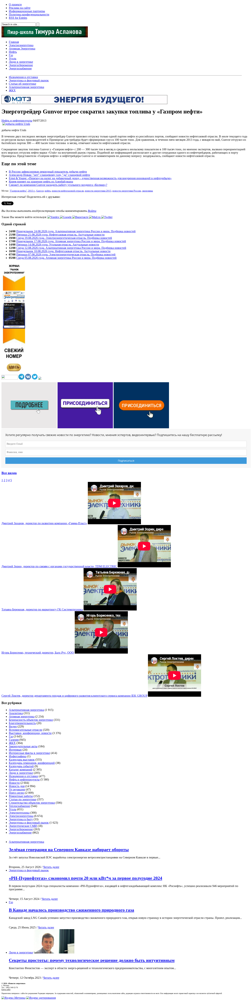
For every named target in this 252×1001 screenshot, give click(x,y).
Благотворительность (22, 723)
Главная (14, 41)
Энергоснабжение (20, 68)
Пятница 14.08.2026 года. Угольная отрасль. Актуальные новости (57, 244)
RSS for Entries (18, 17)
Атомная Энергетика (22, 48)
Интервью (15, 749)
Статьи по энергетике (22, 799)
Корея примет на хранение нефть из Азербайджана (41, 181)
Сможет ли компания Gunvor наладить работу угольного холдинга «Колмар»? (58, 184)
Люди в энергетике (21, 61)
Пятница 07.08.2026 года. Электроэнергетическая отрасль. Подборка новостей (65, 254)
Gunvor (40, 191)
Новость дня (17, 786)
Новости (14, 782)
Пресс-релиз (16, 792)
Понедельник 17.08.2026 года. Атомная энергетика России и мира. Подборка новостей (71, 241)
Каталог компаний (20, 769)
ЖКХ (12, 90)
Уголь (12, 58)
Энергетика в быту (21, 819)
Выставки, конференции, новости (30, 733)
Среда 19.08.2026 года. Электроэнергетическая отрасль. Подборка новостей (64, 237)
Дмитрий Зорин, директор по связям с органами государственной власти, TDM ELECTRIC (59, 566)
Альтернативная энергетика (26, 87)
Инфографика (17, 756)
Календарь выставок (22, 759)
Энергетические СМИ (23, 825)
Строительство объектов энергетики (32, 802)
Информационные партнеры (27, 11)
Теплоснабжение (19, 806)
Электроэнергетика (21, 45)
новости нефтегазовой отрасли (68, 191)
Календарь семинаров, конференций (32, 762)
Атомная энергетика (21, 716)
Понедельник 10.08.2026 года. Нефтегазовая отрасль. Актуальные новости (63, 251)
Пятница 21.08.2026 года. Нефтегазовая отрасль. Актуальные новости (60, 234)
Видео (13, 726)
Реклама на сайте (19, 7)
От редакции (17, 789)
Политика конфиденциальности (29, 14)
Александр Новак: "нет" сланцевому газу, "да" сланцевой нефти (49, 174)
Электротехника (19, 812)
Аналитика (16, 713)
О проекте (15, 4)
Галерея (14, 739)
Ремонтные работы (21, 796)
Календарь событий (21, 766)
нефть (48, 191)
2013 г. (31, 191)
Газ (11, 55)
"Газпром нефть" (18, 191)
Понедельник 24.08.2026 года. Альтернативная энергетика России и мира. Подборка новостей (76, 231)
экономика (147, 191)
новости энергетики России (126, 191)
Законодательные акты (23, 746)
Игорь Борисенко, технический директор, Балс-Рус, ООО (37, 652)
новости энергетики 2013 (98, 191)
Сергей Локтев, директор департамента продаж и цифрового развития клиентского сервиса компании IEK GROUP (74, 695)
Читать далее (51, 867)
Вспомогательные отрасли (25, 729)
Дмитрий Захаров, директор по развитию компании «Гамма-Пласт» (44, 523)
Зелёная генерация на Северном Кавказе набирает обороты (69, 849)
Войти (92, 210)
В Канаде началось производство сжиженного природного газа (71, 910)
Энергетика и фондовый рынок (29, 80)
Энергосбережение (21, 65)
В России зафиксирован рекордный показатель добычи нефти (48, 171)
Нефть (13, 51)
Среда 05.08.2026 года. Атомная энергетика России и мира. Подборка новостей (66, 257)
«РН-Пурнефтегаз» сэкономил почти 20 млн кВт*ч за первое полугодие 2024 (85, 878)
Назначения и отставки (23, 77)
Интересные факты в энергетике (29, 753)
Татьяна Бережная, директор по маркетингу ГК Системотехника (42, 609)
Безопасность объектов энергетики (31, 719)
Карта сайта (5, 989)
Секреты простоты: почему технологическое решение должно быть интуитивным (92, 960)
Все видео (9, 473)
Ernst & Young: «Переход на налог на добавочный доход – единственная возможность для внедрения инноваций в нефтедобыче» (90, 178)
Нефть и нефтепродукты (16, 120)
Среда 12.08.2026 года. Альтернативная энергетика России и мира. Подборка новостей (71, 247)
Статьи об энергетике (22, 83)
